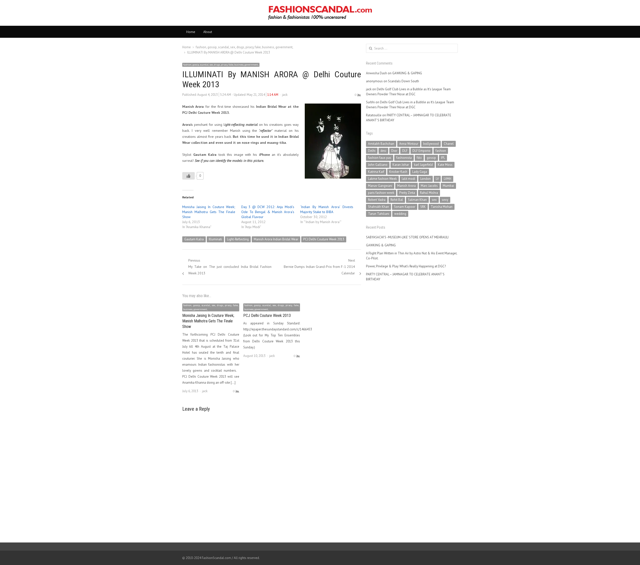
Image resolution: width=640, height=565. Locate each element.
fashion (441, 151)
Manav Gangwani (380, 186)
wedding (400, 214)
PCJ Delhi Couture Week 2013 (323, 239)
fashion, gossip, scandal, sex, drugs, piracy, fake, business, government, (220, 64)
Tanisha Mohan (441, 207)
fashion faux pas (379, 158)
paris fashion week (381, 193)
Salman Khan (417, 200)
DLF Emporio (421, 151)
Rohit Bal (396, 200)
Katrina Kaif (376, 172)
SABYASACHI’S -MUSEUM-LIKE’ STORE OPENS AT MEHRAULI (407, 237)
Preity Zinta (407, 193)
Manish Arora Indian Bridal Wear (276, 239)
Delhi (372, 151)
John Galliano (378, 165)
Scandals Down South (403, 81)
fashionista (404, 158)
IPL (443, 158)
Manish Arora (406, 186)
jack (285, 95)
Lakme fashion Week (382, 179)
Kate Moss (445, 165)
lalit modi (408, 179)
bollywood (431, 144)
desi (383, 151)
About (207, 32)
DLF (405, 151)
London (425, 179)
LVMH (447, 179)
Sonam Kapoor (404, 207)
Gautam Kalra (194, 239)
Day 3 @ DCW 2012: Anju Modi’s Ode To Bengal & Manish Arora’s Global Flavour (267, 212)
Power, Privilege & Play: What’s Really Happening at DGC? (406, 266)
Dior (394, 151)
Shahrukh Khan (378, 207)
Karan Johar (400, 165)
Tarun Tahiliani (378, 214)
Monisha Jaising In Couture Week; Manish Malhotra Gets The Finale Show (208, 212)
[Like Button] (188, 176)
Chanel (449, 144)
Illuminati (215, 239)
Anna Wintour (408, 144)
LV (437, 179)
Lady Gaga (419, 172)
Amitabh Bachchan (381, 144)
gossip (431, 158)
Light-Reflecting (238, 239)
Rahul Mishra (429, 193)
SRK (423, 207)
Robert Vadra (377, 200)
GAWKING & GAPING (407, 73)
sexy (445, 200)
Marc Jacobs (429, 186)
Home (190, 32)
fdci (419, 158)
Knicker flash (398, 172)
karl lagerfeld (423, 165)
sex (434, 200)
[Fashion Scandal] (320, 13)
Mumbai (448, 186)
